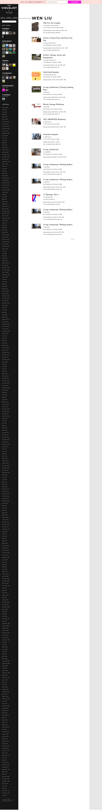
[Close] (101, 1)
